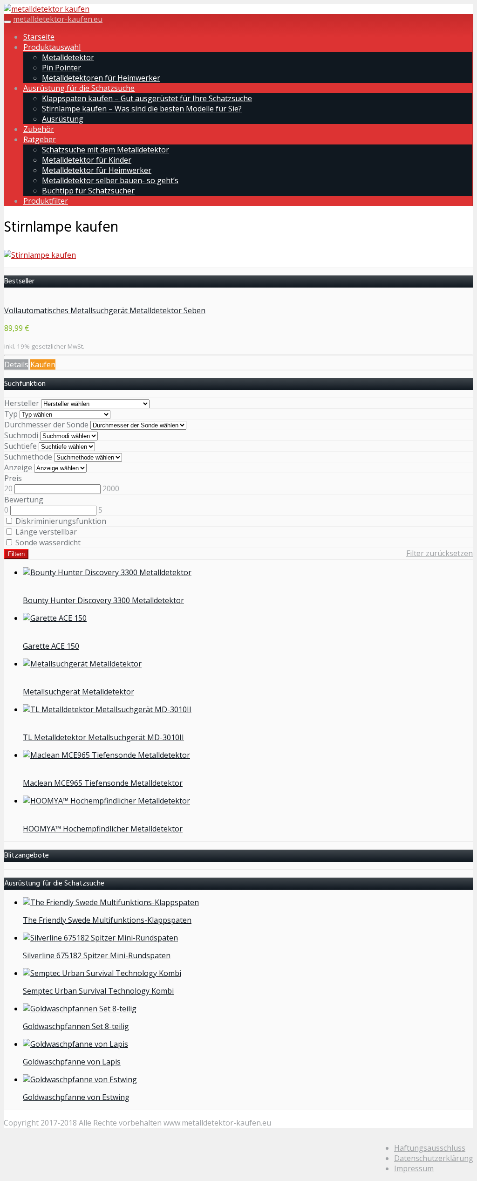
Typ (11, 414)
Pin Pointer (61, 67)
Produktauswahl (52, 47)
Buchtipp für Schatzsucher (88, 190)
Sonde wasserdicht (47, 542)
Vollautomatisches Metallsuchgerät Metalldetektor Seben (104, 310)
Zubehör (38, 129)
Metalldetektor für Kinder (86, 160)
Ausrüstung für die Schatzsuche (79, 88)
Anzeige (18, 467)
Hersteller (21, 403)
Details (16, 364)
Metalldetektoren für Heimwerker (101, 78)
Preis (13, 478)
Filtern (16, 553)
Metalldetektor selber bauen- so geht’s (110, 180)
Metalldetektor (68, 57)
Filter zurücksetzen (439, 553)
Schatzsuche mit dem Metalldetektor (105, 149)
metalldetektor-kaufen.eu (57, 19)
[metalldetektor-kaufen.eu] (46, 9)
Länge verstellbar (45, 532)
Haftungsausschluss (429, 1148)
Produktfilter (45, 201)
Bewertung (23, 499)
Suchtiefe (20, 446)
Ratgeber (39, 139)
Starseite (39, 37)
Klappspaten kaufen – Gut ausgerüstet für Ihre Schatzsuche (147, 98)
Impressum (414, 1168)
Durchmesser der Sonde (46, 424)
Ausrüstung (62, 119)
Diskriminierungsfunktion (60, 521)
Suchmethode (28, 457)
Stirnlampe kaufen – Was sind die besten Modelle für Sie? (142, 108)
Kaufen (42, 364)
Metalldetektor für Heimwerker (96, 170)
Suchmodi (21, 435)
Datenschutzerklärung (433, 1158)
